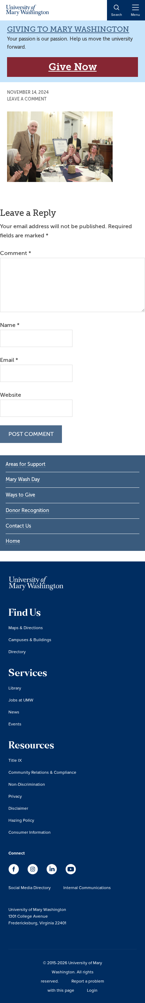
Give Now (73, 67)
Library (14, 688)
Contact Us (18, 526)
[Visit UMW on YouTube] (70, 872)
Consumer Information (29, 832)
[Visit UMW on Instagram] (33, 872)
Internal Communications (87, 887)
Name (9, 325)
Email (9, 360)
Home (13, 541)
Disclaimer (18, 808)
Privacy (15, 796)
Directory (17, 652)
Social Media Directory (29, 887)
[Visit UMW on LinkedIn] (52, 872)
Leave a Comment (26, 99)
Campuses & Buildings (29, 640)
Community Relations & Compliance (42, 772)
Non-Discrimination (26, 784)
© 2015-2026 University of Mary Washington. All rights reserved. (71, 972)
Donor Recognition (27, 510)
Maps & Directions (25, 628)
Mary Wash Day (23, 479)
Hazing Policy (21, 820)
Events (14, 724)
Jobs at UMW (20, 700)
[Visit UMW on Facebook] (14, 872)
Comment (15, 253)
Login (92, 990)
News (13, 712)
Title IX (15, 760)
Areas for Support (25, 464)
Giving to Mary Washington (68, 29)
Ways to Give (20, 495)
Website (10, 395)
